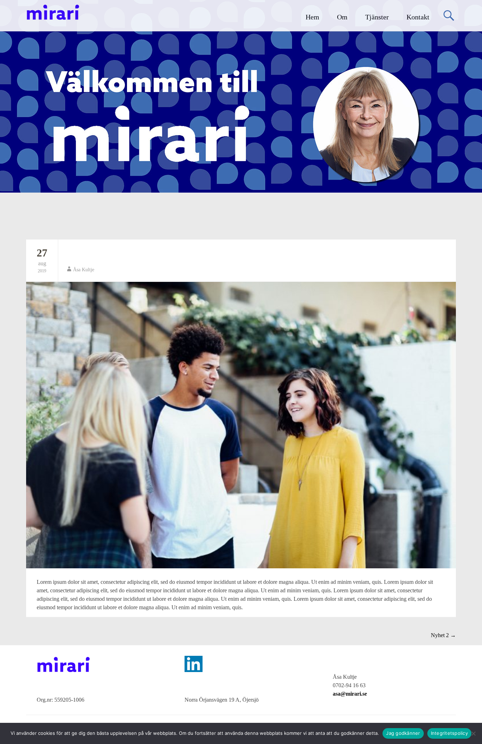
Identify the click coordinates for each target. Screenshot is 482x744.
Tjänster (377, 17)
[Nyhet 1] (241, 425)
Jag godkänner (403, 733)
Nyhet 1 (82, 254)
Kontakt (417, 17)
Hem (312, 17)
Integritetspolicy (449, 733)
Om (342, 17)
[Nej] (473, 733)
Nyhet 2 (443, 635)
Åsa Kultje (83, 269)
